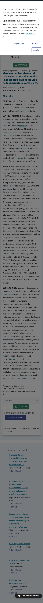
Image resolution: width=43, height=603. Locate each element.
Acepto (36, 50)
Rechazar (35, 43)
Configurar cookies (19, 43)
